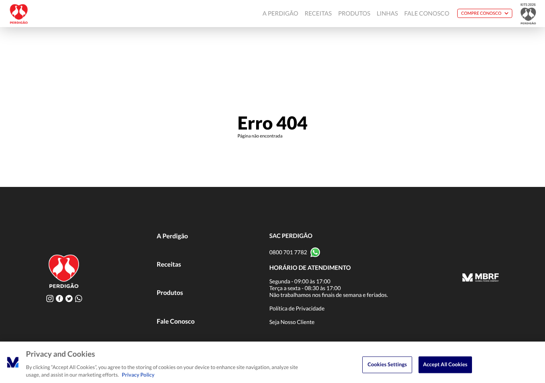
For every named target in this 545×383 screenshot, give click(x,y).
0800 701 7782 (288, 252)
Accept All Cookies (445, 364)
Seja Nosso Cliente (292, 321)
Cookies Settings (387, 364)
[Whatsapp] (78, 298)
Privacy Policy (138, 374)
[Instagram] (49, 298)
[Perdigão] (19, 13)
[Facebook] (59, 298)
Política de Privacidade (297, 308)
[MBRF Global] (480, 278)
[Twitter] (69, 298)
